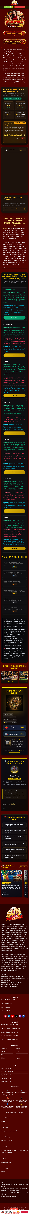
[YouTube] (12, 1016)
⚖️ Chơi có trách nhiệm (7, 808)
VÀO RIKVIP (14, 472)
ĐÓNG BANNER (14, 1209)
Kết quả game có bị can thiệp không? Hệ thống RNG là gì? (14, 843)
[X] (16, 1016)
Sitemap (19, 1207)
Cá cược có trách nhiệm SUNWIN (10, 1028)
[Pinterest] (5, 1016)
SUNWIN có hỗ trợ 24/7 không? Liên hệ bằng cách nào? (15, 856)
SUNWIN (5, 924)
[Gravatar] (23, 1016)
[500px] (8, 1016)
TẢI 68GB (14, 355)
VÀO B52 (14, 511)
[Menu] (2, 3)
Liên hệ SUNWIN (5, 1011)
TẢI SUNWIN (14, 317)
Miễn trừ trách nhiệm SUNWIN (9, 1025)
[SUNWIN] (14, 3)
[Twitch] (20, 1016)
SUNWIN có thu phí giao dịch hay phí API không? (14, 837)
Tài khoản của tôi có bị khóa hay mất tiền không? (14, 850)
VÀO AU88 (14, 395)
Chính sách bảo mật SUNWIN (9, 1039)
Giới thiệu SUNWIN (6, 1003)
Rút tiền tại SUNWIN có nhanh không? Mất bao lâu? (15, 831)
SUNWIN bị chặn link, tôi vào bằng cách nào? (14, 825)
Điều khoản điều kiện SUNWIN (9, 1032)
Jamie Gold (14, 776)
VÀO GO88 (14, 548)
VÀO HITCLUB (14, 433)
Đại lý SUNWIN (5, 1007)
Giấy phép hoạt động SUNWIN (9, 1036)
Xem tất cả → (23, 866)
